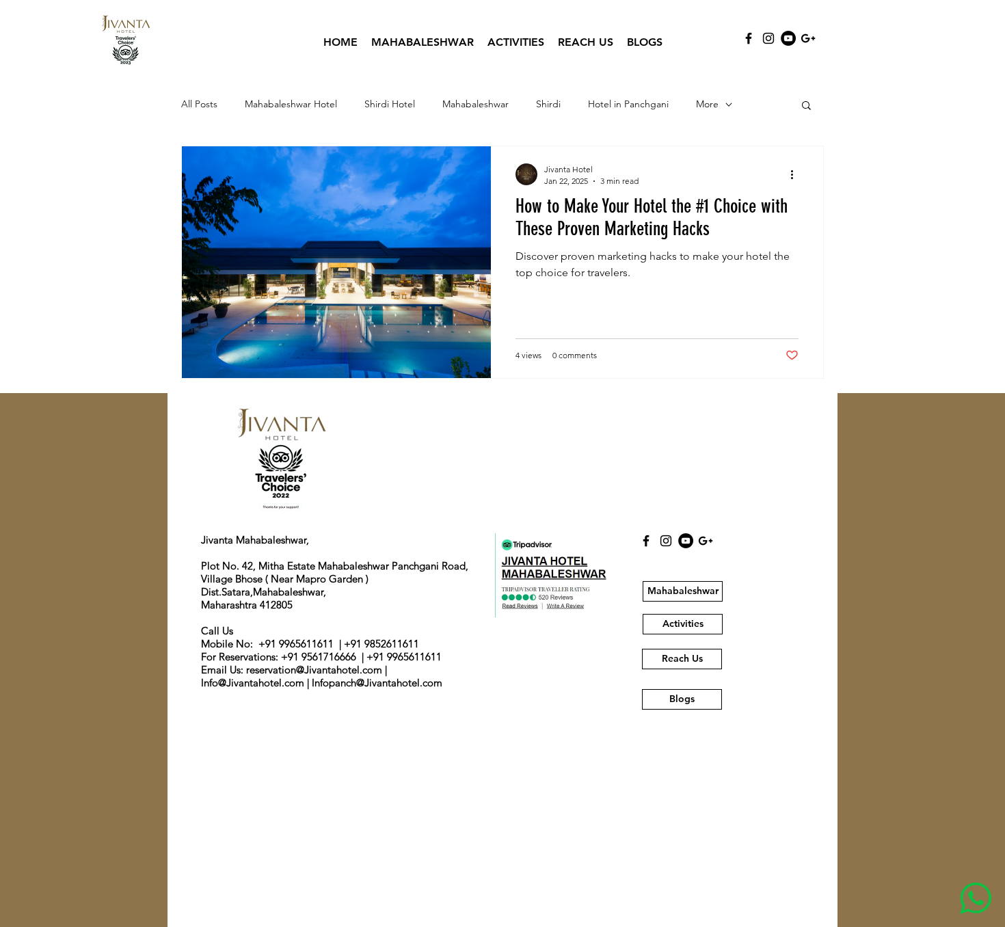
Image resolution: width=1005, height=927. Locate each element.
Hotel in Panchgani (628, 104)
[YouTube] (788, 38)
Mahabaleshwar (475, 104)
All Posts (199, 104)
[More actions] (796, 174)
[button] (806, 106)
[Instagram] (768, 38)
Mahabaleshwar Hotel (291, 104)
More (707, 104)
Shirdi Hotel (389, 104)
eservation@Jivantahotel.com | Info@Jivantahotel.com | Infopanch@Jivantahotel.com (321, 676)
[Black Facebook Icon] (748, 38)
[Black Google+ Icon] (808, 38)
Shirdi (548, 104)
